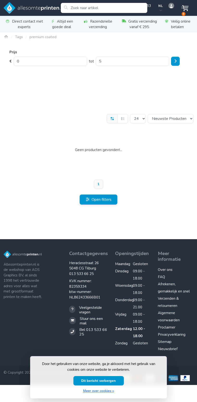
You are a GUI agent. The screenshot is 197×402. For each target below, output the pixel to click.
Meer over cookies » (98, 391)
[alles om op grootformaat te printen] (32, 8)
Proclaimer (166, 327)
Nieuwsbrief (168, 349)
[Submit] (175, 61)
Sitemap (165, 341)
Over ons (165, 269)
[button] (171, 6)
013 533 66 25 (81, 273)
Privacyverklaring (171, 334)
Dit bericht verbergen (98, 381)
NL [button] (160, 6)
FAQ (161, 276)
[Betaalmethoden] (172, 378)
